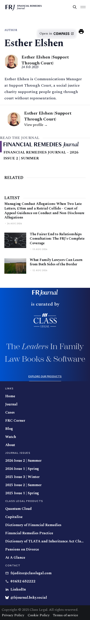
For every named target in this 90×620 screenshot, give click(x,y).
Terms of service (65, 615)
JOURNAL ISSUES (17, 452)
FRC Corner (15, 420)
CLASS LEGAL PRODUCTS (24, 501)
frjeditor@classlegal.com (31, 573)
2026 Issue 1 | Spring (22, 469)
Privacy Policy (13, 615)
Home (10, 396)
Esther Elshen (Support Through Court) (45, 60)
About (10, 445)
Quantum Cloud (18, 509)
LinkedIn (18, 589)
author (10, 30)
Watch (10, 437)
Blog (9, 429)
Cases (10, 412)
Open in (46, 33)
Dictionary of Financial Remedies (33, 525)
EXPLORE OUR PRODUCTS (45, 376)
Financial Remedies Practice (29, 533)
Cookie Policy (39, 615)
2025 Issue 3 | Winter (22, 477)
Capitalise (13, 517)
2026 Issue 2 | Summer (23, 460)
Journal (11, 404)
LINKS (9, 388)
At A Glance (15, 557)
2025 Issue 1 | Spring (22, 493)
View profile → (36, 125)
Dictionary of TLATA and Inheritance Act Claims (45, 541)
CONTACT (12, 565)
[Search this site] (74, 7)
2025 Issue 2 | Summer (23, 485)
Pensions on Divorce (22, 549)
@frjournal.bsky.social (28, 597)
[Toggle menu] (83, 7)
